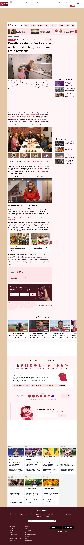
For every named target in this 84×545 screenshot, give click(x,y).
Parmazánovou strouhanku (23, 124)
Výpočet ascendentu (61, 514)
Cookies (11, 536)
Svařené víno (27, 514)
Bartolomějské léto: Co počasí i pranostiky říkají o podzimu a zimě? (50, 500)
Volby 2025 (21, 514)
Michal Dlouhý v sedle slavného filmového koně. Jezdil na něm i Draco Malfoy (17, 335)
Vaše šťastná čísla (41, 393)
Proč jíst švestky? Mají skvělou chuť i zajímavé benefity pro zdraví (50, 494)
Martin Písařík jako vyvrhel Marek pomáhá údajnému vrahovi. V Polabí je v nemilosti (59, 336)
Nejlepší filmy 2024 (21, 513)
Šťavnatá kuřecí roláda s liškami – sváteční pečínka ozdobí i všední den (67, 471)
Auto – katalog (71, 513)
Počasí (49, 513)
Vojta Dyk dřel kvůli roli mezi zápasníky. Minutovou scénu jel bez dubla (70, 143)
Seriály (30, 2)
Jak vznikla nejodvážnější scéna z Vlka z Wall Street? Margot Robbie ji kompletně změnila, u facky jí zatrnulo (16, 501)
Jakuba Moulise (12, 116)
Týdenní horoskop (36, 385)
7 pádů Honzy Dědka (14, 514)
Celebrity (20, 2)
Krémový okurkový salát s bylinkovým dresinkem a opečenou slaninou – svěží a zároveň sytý (67, 464)
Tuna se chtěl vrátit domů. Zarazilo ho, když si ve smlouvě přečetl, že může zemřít (39, 336)
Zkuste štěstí (65, 396)
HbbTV (11, 532)
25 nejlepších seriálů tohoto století (16, 486)
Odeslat (33, 294)
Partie (45, 513)
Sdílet (49, 40)
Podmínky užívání (13, 534)
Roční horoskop (61, 385)
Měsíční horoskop (49, 385)
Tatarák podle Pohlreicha (36, 514)
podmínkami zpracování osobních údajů (29, 298)
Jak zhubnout (13, 513)
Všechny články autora (45, 272)
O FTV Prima (12, 526)
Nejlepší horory (29, 513)
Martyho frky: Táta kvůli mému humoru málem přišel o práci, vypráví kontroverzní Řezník (32, 488)
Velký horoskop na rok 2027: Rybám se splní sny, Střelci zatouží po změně (45, 31)
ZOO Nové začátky (63, 513)
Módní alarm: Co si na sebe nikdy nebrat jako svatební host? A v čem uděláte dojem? (69, 31)
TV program (35, 513)
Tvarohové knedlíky (70, 514)
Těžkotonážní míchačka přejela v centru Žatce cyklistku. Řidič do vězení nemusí (15, 464)
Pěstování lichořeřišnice (51, 514)
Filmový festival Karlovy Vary (55, 2)
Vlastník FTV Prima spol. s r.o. (15, 538)
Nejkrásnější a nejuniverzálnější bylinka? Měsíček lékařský (50, 487)
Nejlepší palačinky (38, 516)
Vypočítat (62, 415)
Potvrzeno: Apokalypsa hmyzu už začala (50, 457)
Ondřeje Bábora (12, 118)
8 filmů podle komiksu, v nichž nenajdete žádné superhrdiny (15, 494)
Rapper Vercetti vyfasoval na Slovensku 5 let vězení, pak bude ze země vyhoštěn (33, 495)
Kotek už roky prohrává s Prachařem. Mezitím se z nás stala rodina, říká (33, 458)
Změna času (41, 513)
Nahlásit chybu (12, 540)
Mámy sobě (71, 2)
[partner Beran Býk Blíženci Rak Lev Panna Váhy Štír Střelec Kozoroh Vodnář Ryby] (52, 415)
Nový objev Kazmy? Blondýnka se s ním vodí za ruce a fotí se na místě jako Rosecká (33, 501)
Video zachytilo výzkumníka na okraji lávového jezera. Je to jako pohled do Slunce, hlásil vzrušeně (50, 471)
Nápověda (27, 536)
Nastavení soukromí (29, 540)
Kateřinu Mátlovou (26, 118)
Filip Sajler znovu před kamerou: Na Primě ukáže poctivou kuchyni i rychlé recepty (69, 149)
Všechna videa (70, 79)
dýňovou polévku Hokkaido (33, 161)
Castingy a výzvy (28, 530)
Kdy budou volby (54, 513)
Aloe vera (44, 514)
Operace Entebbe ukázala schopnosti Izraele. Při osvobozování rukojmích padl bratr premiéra (50, 465)
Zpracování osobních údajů (30, 534)
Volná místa (12, 528)
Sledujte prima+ (43, 2)
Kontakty (26, 532)
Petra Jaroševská (31, 39)
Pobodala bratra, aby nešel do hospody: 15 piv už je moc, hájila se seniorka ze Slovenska (16, 471)
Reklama (11, 530)
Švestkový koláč (46, 516)
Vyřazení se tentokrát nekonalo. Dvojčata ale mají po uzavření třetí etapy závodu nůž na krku (70, 156)
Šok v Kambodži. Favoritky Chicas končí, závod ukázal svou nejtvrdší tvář (69, 162)
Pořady (65, 2)
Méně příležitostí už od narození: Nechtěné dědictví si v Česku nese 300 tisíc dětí (22, 31)
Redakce (26, 538)
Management (27, 526)
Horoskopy (35, 2)
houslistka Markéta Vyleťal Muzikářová (30, 114)
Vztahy (25, 2)
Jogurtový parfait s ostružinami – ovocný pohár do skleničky (67, 457)
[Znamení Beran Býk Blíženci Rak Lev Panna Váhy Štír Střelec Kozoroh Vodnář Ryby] (24, 294)
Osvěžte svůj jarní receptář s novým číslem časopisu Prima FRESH (18, 248)
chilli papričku (38, 168)
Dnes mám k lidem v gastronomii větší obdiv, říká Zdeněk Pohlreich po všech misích (33, 471)
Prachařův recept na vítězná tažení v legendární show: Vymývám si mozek (33, 464)
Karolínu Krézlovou (31, 116)
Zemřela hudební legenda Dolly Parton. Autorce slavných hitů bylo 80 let (16, 458)
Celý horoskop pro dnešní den (21, 385)
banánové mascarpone (19, 164)
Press (26, 528)
